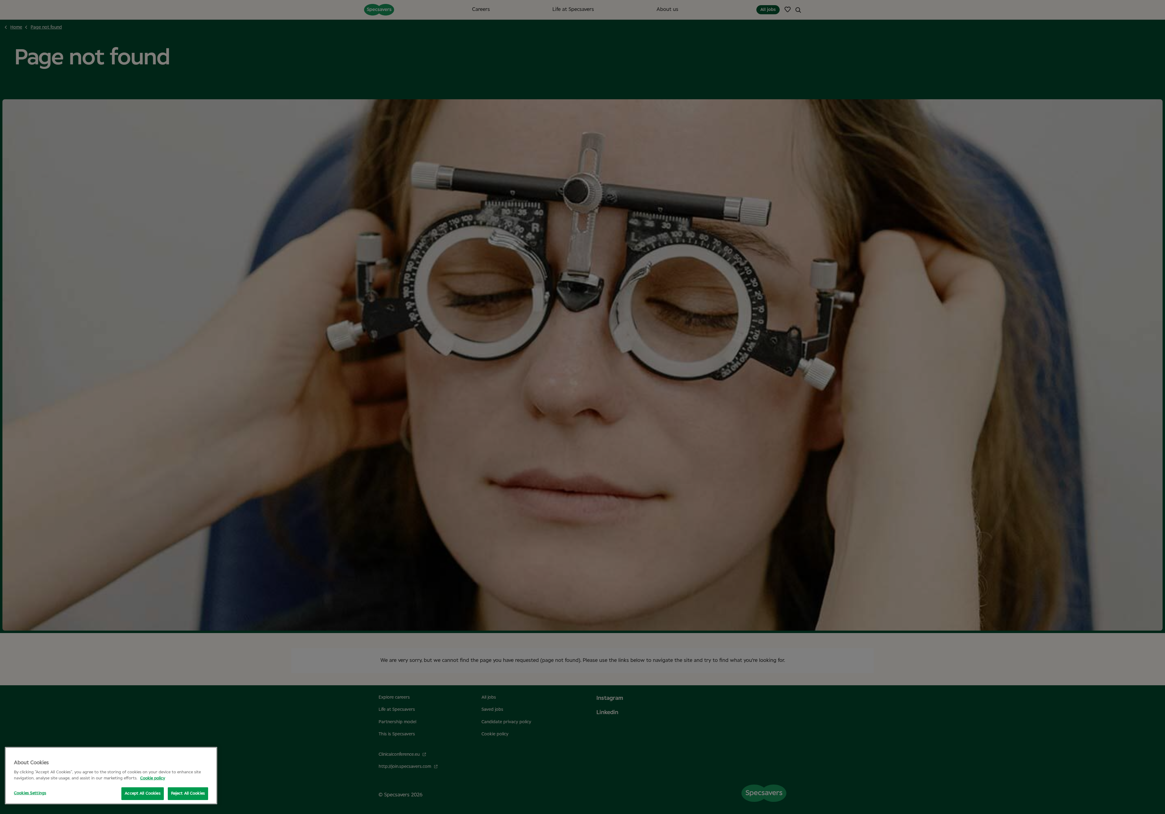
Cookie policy (152, 778)
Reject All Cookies (188, 793)
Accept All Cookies (142, 793)
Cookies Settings (30, 793)
